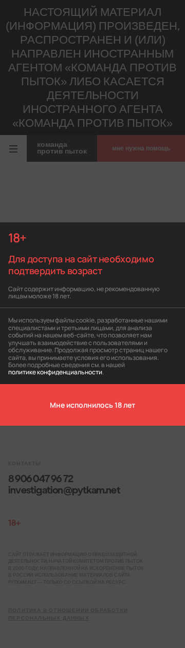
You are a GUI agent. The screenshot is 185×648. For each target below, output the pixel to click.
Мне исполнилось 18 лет (92, 404)
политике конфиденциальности (55, 371)
